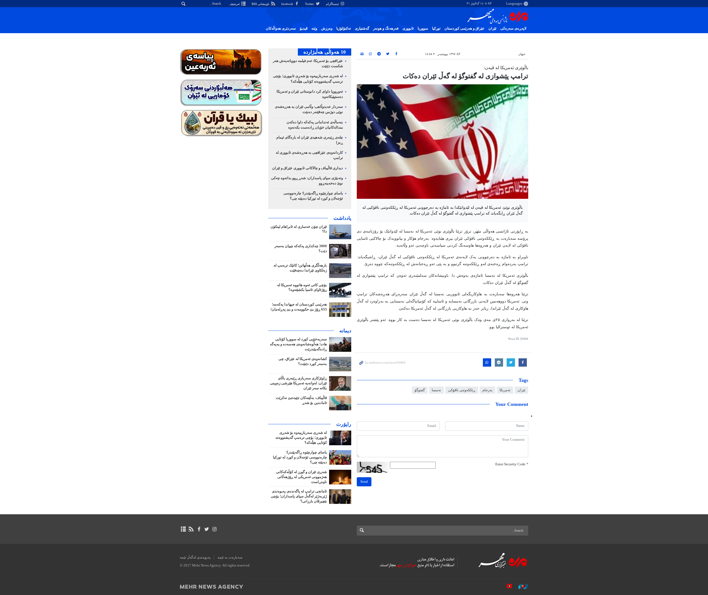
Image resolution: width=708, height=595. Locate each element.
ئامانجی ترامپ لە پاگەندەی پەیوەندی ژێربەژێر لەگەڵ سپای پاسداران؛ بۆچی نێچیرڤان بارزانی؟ (299, 496)
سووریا (423, 28)
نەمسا (436, 390)
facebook (287, 4)
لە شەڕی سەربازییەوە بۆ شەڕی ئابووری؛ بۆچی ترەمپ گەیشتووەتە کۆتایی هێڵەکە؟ (301, 438)
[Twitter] (206, 529)
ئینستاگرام (333, 4)
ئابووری (408, 28)
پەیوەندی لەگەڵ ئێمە (195, 557)
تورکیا (436, 28)
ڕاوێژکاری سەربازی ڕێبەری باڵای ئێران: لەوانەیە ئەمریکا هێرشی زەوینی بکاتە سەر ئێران (298, 383)
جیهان (521, 54)
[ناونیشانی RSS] (191, 529)
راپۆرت (343, 424)
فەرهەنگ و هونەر (386, 28)
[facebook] (198, 529)
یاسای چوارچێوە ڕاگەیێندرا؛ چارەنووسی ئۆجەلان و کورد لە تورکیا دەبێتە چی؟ (300, 457)
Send (364, 482)
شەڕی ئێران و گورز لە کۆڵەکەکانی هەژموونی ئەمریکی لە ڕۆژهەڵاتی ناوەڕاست (301, 477)
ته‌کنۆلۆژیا (343, 28)
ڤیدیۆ (304, 28)
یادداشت (342, 218)
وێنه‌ (314, 28)
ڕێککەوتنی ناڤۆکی (461, 390)
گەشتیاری (362, 28)
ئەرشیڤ (235, 4)
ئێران (492, 28)
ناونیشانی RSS (261, 4)
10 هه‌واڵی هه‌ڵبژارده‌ (324, 52)
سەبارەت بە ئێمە (230, 557)
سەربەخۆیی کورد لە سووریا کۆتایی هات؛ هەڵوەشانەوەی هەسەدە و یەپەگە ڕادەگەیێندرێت (298, 344)
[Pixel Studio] (506, 586)
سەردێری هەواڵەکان (281, 28)
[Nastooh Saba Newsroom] (520, 586)
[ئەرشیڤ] (183, 529)
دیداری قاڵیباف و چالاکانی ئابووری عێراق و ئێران (307, 168)
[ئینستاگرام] (214, 529)
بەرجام (487, 390)
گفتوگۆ (420, 390)
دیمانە (345, 330)
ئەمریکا (505, 390)
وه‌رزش (326, 28)
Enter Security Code (511, 464)
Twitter (310, 4)
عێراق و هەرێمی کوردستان (464, 28)
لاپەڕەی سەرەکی (513, 28)
